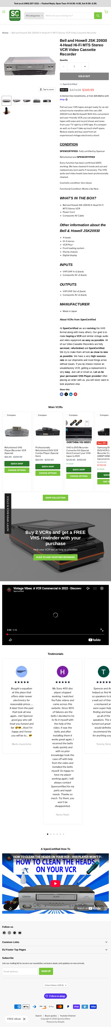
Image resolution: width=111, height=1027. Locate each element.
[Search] (98, 15)
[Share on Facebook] (61, 394)
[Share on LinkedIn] (71, 394)
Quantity (64, 60)
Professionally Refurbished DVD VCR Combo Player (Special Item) (46, 451)
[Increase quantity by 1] (85, 66)
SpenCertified (70, 84)
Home (5, 33)
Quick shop (17, 463)
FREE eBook (14, 1019)
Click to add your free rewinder (55, 557)
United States (54, 985)
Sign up (46, 971)
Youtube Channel (67, 1016)
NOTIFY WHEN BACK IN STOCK (8, 513)
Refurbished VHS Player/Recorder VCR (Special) (15, 450)
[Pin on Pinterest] (75, 394)
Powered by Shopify (55, 1022)
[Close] (24, 1019)
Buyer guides (51, 1016)
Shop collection (55, 497)
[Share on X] (66, 394)
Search (39, 1016)
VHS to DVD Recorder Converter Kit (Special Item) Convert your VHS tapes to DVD (78, 451)
